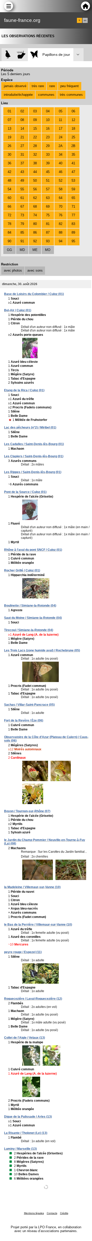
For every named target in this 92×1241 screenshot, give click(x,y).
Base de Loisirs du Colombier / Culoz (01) (34, 294)
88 (60, 232)
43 (22, 172)
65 (73, 198)
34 (60, 154)
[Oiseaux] (8, 54)
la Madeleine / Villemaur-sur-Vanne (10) (32, 887)
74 (35, 215)
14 (22, 128)
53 (73, 180)
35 (73, 154)
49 (22, 180)
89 (73, 232)
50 (35, 180)
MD (22, 250)
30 (9, 154)
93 (48, 241)
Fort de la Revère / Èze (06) (23, 720)
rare (52, 86)
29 (48, 146)
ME (35, 250)
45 (48, 172)
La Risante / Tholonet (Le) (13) (25, 1133)
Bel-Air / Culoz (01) (17, 310)
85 (22, 232)
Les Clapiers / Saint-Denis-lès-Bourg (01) (33, 456)
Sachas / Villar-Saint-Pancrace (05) (29, 704)
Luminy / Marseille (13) (20, 1149)
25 (73, 137)
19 (9, 137)
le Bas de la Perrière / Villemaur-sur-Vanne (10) (38, 924)
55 (22, 189)
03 (35, 111)
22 (35, 137)
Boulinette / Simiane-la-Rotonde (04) (30, 605)
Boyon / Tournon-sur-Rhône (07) (27, 811)
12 (73, 120)
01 (9, 111)
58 (60, 189)
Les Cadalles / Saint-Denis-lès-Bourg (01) (34, 444)
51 (48, 180)
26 (9, 146)
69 (48, 206)
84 (9, 232)
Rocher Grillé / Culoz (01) (22, 570)
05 (60, 111)
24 (60, 137)
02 (22, 111)
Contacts (52, 1213)
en (85, 20)
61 (22, 198)
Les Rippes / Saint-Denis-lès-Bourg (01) (32, 472)
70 (60, 206)
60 (9, 198)
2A (61, 146)
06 (73, 111)
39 (48, 163)
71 (73, 206)
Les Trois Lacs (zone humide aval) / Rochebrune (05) (42, 650)
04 (48, 111)
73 (22, 215)
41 (73, 163)
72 (9, 215)
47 (73, 172)
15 (35, 128)
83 (73, 224)
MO (47, 250)
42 (9, 172)
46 (60, 172)
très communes (71, 95)
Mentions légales (34, 1213)
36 (9, 163)
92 (35, 241)
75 (48, 215)
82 (60, 224)
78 (9, 224)
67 (22, 206)
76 (60, 215)
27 (22, 146)
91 (22, 241)
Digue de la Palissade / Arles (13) (28, 1116)
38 (35, 163)
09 (35, 120)
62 (35, 198)
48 (9, 180)
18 (73, 128)
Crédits (64, 1213)
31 (22, 154)
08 (22, 120)
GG (9, 250)
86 (35, 232)
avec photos (13, 270)
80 (35, 224)
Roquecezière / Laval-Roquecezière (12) (33, 998)
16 (48, 128)
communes (46, 95)
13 (9, 128)
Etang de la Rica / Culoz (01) (24, 390)
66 (9, 206)
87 (48, 232)
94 (60, 241)
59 (73, 189)
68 (35, 206)
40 (60, 163)
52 (60, 180)
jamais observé (15, 86)
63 (48, 198)
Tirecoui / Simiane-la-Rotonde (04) (28, 630)
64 (60, 198)
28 (35, 146)
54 (9, 189)
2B (73, 146)
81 (48, 224)
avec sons (35, 270)
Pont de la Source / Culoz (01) (25, 492)
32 (35, 154)
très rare (38, 86)
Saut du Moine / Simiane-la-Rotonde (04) (33, 618)
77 (73, 215)
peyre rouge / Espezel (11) (23, 952)
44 (35, 172)
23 (48, 137)
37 (22, 163)
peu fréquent (69, 86)
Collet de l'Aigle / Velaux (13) (24, 1037)
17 (60, 128)
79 (22, 224)
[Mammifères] (21, 54)
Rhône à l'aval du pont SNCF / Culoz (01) (33, 550)
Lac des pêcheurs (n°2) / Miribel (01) (30, 427)
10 (48, 120)
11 (60, 120)
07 (9, 120)
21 (22, 137)
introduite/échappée (18, 95)
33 (48, 154)
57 (48, 189)
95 (73, 241)
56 (35, 189)
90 (9, 241)
